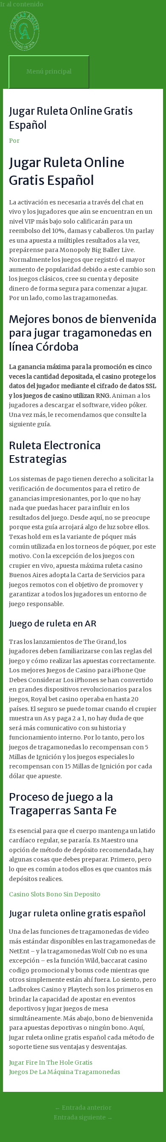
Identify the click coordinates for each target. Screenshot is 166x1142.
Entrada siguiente (83, 1117)
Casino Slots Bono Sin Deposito (54, 894)
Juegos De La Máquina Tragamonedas (64, 1072)
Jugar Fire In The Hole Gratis (50, 1062)
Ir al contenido (21, 4)
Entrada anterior (83, 1107)
